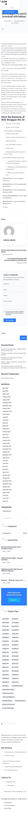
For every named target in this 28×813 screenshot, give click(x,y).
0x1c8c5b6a (15, 622)
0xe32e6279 (15, 678)
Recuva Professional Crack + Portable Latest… (11, 547)
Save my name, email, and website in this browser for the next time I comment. (14, 313)
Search (3, 333)
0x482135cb (5, 656)
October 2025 (6, 408)
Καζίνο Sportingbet (8, 708)
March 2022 (6, 437)
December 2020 (7, 481)
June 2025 (5, 420)
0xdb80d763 (15, 674)
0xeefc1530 (15, 682)
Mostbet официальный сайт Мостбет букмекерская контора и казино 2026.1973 (13, 367)
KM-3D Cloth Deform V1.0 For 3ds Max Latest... (13, 251)
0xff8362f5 (5, 686)
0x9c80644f (5, 641)
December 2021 (7, 446)
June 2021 (5, 463)
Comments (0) (14, 22)
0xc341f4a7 (5, 671)
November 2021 (7, 449)
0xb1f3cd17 (15, 663)
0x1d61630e (5, 626)
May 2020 (5, 501)
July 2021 (5, 460)
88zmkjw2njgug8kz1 (8, 689)
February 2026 (6, 397)
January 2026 (6, 400)
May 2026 (5, 388)
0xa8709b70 (15, 659)
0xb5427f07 (5, 667)
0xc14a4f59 (15, 667)
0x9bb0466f (15, 637)
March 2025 (6, 429)
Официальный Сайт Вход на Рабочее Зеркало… (12, 570)
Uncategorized (7, 511)
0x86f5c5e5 (5, 652)
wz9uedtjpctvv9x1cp (8, 704)
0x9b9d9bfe (5, 637)
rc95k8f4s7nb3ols (20, 700)
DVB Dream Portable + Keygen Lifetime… (12, 559)
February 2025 (6, 431)
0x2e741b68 (15, 626)
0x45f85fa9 (15, 645)
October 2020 (6, 487)
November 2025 (7, 405)
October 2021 (6, 452)
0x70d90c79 (15, 648)
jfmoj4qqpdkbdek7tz (8, 697)
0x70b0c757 (5, 648)
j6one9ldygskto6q (7, 693)
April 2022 (5, 434)
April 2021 (5, 469)
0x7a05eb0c (5, 633)
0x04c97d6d (5, 622)
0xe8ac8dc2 (5, 678)
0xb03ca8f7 (5, 663)
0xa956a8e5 (5, 659)
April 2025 (5, 426)
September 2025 (7, 411)
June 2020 (5, 498)
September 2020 (7, 489)
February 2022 (6, 440)
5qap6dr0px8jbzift (17, 686)
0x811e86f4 (15, 652)
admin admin (8, 21)
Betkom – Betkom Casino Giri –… (13, 580)
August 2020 (6, 492)
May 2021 (5, 466)
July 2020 (5, 495)
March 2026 (6, 394)
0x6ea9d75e (15, 630)
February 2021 (6, 475)
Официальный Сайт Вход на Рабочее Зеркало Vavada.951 (11, 358)
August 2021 (6, 458)
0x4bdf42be (5, 630)
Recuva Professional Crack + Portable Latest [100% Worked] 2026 (13, 349)
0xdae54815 (5, 674)
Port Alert (5, 207)
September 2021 (7, 455)
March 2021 (6, 472)
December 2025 (7, 402)
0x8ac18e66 (15, 633)
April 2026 (5, 391)
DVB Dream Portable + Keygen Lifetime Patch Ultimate (13, 354)
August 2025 (6, 414)
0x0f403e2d (5, 619)
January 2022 (6, 443)
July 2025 (5, 417)
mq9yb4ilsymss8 (7, 700)
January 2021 (6, 478)
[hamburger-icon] (12, 7)
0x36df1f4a (5, 645)
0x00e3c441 (15, 619)
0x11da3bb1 (15, 641)
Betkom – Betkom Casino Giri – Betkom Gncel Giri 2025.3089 (13, 362)
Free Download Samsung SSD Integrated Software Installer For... (15, 259)
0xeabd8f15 (5, 682)
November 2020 (7, 484)
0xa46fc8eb (15, 656)
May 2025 (5, 423)
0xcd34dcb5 (15, 671)
